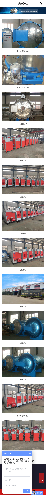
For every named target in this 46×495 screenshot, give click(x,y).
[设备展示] (23, 143)
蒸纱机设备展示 (23, 51)
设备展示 (23, 160)
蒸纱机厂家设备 (23, 88)
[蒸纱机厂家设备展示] (23, 435)
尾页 (33, 461)
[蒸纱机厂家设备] (23, 70)
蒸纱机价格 (23, 124)
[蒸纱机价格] (23, 106)
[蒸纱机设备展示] (23, 33)
